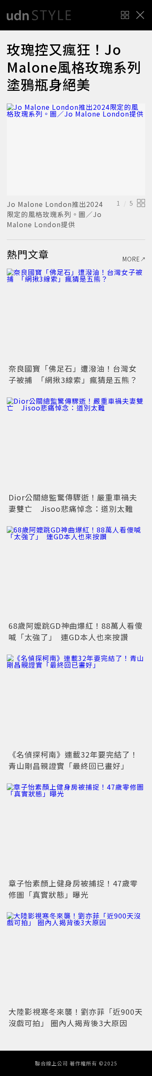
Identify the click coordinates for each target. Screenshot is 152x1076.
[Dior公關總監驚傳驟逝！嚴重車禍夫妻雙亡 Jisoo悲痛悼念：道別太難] (76, 443)
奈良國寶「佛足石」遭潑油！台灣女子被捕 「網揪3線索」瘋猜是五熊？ (73, 374)
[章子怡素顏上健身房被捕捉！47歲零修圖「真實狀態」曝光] (76, 829)
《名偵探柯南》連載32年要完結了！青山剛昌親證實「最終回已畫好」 (73, 760)
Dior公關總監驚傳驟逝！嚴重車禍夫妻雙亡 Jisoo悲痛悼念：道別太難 (72, 503)
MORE (131, 259)
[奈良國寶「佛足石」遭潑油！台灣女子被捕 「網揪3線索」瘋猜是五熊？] (76, 315)
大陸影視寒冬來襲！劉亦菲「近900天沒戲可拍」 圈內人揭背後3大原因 (75, 1017)
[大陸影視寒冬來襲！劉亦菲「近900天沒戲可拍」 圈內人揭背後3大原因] (76, 958)
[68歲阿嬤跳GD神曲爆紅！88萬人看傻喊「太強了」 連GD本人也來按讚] (76, 572)
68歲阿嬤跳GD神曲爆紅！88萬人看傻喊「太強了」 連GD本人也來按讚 (75, 631)
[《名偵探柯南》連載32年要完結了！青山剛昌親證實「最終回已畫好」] (76, 701)
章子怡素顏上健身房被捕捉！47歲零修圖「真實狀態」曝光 (73, 889)
